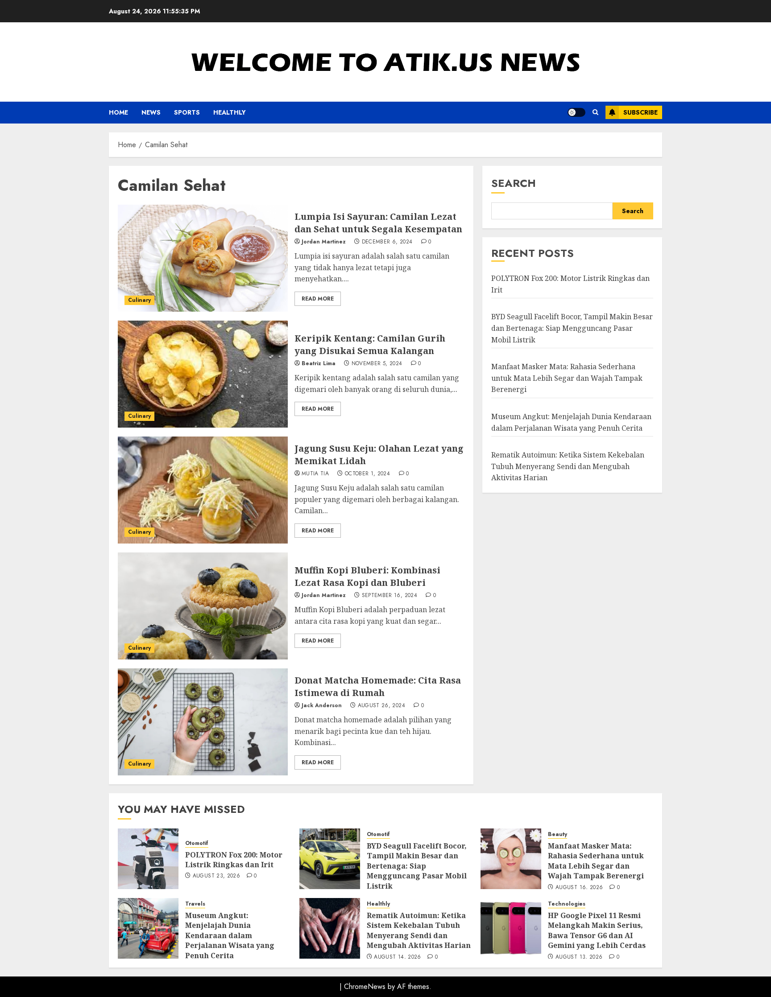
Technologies (566, 904)
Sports (187, 112)
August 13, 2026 (578, 957)
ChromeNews (365, 986)
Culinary (139, 300)
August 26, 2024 (381, 705)
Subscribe (640, 112)
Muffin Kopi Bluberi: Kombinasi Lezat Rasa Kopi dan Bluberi (367, 576)
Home (118, 112)
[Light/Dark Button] (576, 112)
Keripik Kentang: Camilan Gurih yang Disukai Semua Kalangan (369, 344)
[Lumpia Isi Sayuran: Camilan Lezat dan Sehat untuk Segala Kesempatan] (203, 258)
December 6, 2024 (387, 242)
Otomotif (196, 843)
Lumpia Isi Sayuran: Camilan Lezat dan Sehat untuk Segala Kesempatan (378, 222)
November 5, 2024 (377, 363)
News (151, 112)
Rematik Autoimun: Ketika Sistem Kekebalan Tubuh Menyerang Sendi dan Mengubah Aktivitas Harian (567, 466)
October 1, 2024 (367, 474)
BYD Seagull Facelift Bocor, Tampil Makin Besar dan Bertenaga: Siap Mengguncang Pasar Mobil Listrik (572, 328)
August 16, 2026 (579, 887)
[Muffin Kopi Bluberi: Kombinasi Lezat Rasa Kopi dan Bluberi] (203, 605)
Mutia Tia (315, 474)
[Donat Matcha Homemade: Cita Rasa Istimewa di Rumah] (203, 721)
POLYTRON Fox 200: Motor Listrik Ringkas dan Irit (233, 859)
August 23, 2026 (216, 876)
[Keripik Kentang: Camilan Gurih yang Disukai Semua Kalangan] (203, 374)
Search (513, 183)
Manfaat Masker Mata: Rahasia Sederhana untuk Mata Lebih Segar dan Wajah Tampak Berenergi (566, 378)
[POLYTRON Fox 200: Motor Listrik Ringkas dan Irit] (148, 858)
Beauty (557, 834)
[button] (595, 112)
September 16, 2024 (389, 595)
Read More (318, 299)
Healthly (229, 112)
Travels (195, 904)
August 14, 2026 (397, 957)
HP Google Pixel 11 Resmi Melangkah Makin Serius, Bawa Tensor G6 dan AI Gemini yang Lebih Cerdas (597, 930)
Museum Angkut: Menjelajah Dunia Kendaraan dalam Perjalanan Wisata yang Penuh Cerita (229, 935)
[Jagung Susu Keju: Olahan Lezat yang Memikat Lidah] (203, 490)
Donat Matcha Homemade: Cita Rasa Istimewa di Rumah (377, 686)
